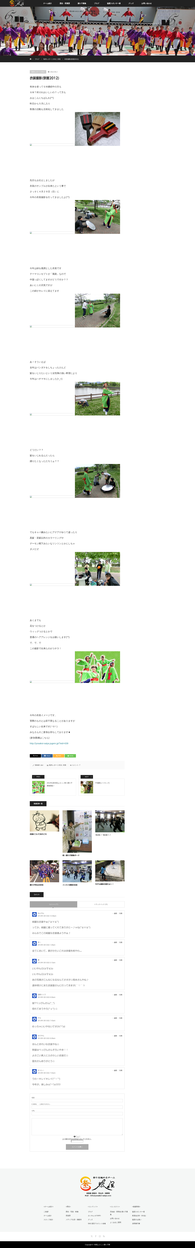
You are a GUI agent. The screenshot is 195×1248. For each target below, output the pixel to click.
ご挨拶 (46, 1212)
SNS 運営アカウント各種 (97, 1223)
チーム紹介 (47, 3)
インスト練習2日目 (70, 885)
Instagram (99, 1236)
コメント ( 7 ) (53, 904)
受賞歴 (68, 1216)
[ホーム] (30, 56)
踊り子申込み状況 (36, 885)
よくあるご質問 (115, 1222)
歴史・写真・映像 (72, 1212)
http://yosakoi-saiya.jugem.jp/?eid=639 (49, 743)
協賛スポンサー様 (114, 3)
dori (42, 765)
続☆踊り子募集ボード (71, 855)
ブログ (96, 3)
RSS (103, 1236)
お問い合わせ (147, 3)
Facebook (95, 1236)
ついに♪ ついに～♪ (103, 835)
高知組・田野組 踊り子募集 (119, 1213)
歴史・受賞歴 (65, 3)
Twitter (91, 1236)
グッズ (131, 3)
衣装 (64, 765)
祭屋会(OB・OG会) (139, 1216)
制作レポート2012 (38, 72)
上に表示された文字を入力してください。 (77, 1139)
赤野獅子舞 (136, 1223)
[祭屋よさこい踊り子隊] (97, 1195)
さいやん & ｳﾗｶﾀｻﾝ (94, 1216)
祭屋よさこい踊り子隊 (102, 1245)
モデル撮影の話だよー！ (104, 884)
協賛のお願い (137, 1219)
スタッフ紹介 (48, 1219)
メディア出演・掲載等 (74, 1219)
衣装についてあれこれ (38, 834)
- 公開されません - (41, 1104)
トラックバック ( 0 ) (101, 904)
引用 (120, 913)
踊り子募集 (82, 3)
